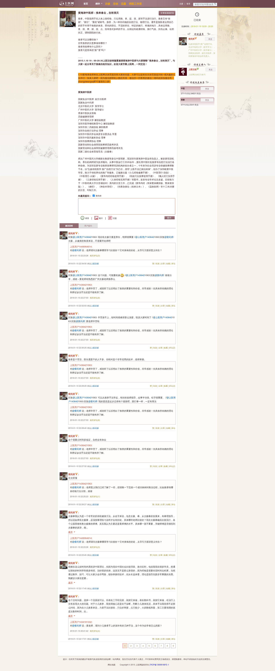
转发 (157, 263)
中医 (183, 88)
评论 (173, 263)
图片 (101, 218)
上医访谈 (192, 69)
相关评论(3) (95, 255)
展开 (70, 532)
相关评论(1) (95, 496)
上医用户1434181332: (81, 621)
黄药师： (74, 233)
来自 (93, 263)
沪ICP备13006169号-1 (159, 664)
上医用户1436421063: (81, 284)
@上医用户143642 (82, 237)
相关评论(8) (95, 297)
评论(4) (172, 385)
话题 (115, 218)
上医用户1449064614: (81, 246)
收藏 (168, 263)
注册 (181, 3)
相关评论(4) (95, 630)
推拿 (183, 99)
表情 (87, 218)
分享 (163, 263)
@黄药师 (168, 237)
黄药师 (98, 195)
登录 (188, 3)
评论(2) (172, 347)
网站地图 (111, 664)
